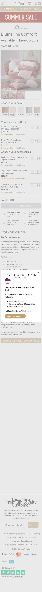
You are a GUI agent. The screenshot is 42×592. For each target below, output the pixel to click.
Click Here (26, 311)
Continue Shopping (15, 316)
